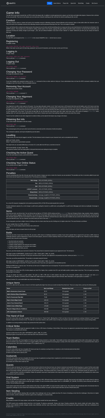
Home (49, 3)
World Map (81, 3)
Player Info (65, 3)
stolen (41, 279)
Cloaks (87, 3)
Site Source (95, 3)
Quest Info (73, 3)
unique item (64, 213)
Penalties (17, 58)
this (49, 37)
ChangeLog (17, 406)
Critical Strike (92, 111)
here (49, 218)
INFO (34, 81)
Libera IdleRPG (28, 37)
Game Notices (57, 3)
